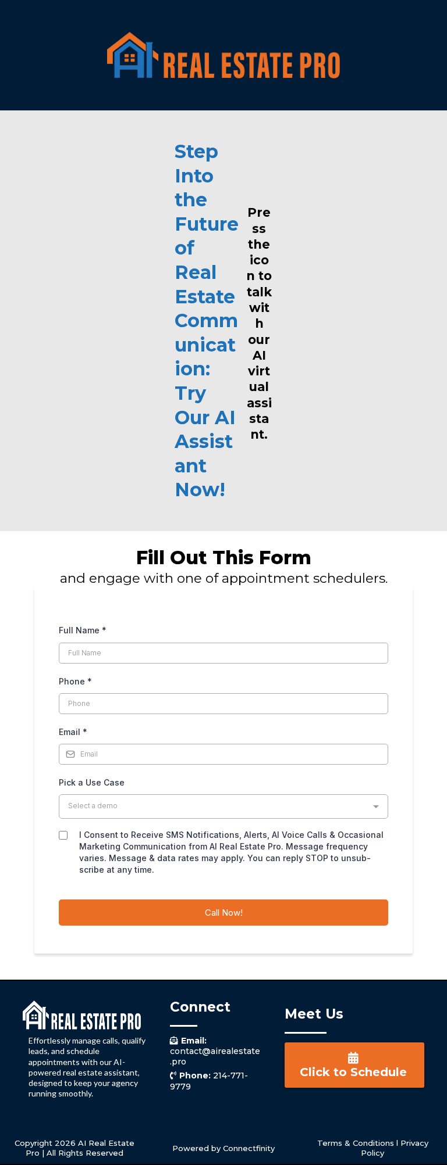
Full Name (83, 630)
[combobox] (223, 806)
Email (73, 732)
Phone (75, 681)
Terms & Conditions (355, 1143)
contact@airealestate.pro (215, 1051)
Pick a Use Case (92, 782)
